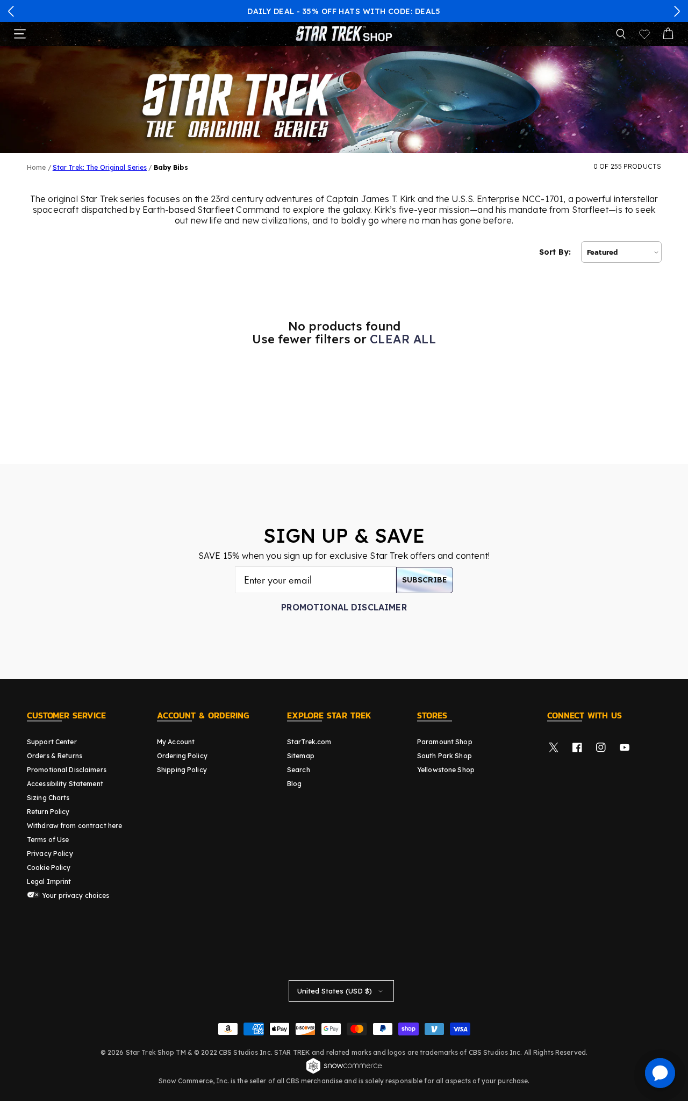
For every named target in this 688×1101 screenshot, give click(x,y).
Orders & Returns (54, 756)
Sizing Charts (48, 798)
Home (36, 167)
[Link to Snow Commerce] (344, 1072)
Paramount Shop (444, 742)
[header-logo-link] (344, 34)
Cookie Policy (49, 867)
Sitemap (300, 756)
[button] (11, 11)
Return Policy (48, 812)
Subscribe (424, 580)
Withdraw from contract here (74, 826)
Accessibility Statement (65, 784)
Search (298, 770)
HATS (349, 11)
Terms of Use (48, 840)
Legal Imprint (49, 881)
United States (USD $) (334, 991)
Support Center (52, 742)
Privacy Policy (50, 854)
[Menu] (20, 34)
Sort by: (555, 252)
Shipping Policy (182, 770)
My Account (176, 742)
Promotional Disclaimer (344, 607)
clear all (403, 339)
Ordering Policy (182, 756)
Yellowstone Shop (446, 770)
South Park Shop (444, 756)
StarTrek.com (309, 742)
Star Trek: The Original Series (100, 167)
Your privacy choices (75, 895)
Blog (294, 784)
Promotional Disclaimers (66, 770)
